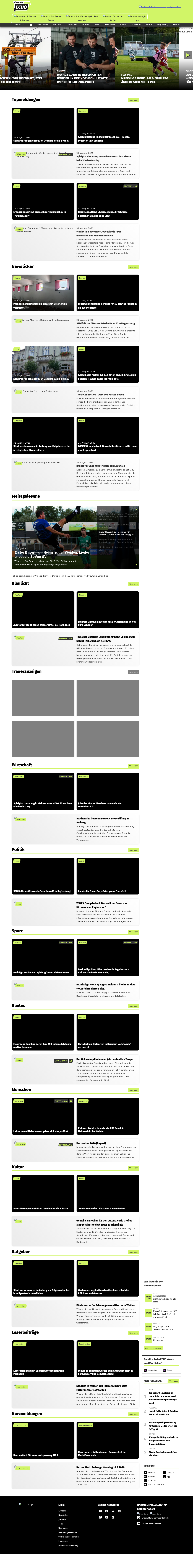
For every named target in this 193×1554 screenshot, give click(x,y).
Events (50, 20)
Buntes (85, 24)
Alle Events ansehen (153, 1348)
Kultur (149, 24)
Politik (123, 24)
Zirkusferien (158, 1339)
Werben (82, 20)
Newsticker (42, 24)
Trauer (176, 24)
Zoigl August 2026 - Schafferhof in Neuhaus (163, 1326)
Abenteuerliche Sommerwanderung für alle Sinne (164, 1297)
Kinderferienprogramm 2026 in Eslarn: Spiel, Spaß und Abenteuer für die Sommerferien (165, 1313)
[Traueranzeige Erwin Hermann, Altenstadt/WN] (108, 698)
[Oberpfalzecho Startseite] (22, 11)
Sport (96, 24)
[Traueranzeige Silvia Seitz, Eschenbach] (43, 739)
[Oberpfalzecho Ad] (160, 7)
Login (136, 20)
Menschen (110, 24)
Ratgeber (161, 24)
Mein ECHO (19, 24)
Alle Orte (57, 24)
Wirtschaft (136, 24)
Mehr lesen (133, 100)
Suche (112, 20)
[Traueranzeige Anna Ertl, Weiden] (43, 698)
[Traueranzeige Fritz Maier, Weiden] (108, 739)
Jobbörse (24, 20)
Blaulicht (72, 24)
